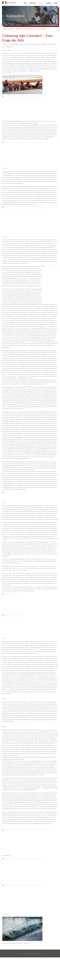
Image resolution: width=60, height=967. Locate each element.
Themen (41, 3)
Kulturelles (11, 28)
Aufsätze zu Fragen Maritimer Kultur (25, 28)
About (55, 3)
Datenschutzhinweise (28, 954)
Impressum (39, 954)
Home (25, 3)
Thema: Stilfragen (41, 28)
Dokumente (33, 3)
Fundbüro (48, 3)
